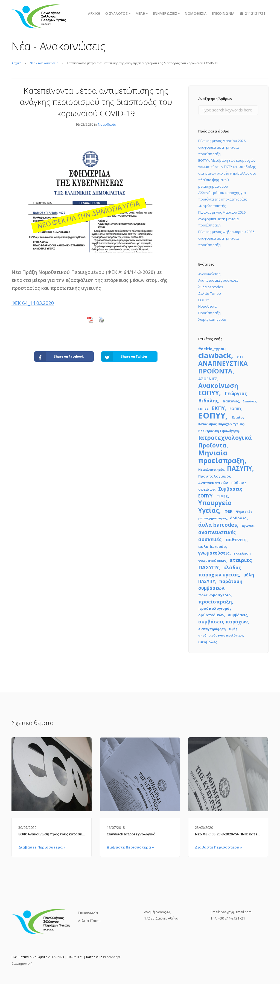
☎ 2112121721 (252, 13)
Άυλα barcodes (210, 286)
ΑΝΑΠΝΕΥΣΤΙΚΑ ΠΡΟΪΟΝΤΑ (223, 367)
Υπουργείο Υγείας (215, 507)
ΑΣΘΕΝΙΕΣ (207, 378)
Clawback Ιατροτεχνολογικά (131, 834)
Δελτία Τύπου (209, 293)
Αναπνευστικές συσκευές (218, 280)
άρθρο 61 (238, 517)
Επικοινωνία (223, 13)
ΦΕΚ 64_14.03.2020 (32, 303)
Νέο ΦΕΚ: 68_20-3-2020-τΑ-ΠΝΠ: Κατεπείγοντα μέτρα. (228, 834)
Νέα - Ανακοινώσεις (44, 63)
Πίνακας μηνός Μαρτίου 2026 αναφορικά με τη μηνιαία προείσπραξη (222, 147)
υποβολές (207, 642)
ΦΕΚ (228, 511)
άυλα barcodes (217, 524)
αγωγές (248, 526)
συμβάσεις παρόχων (223, 621)
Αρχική (94, 13)
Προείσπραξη (209, 312)
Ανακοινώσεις (209, 274)
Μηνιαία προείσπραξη (221, 456)
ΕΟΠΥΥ (203, 299)
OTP (240, 357)
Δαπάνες (231, 401)
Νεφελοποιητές (211, 470)
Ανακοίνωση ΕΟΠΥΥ (218, 389)
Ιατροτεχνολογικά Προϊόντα (225, 441)
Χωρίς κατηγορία (212, 319)
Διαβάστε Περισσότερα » (42, 847)
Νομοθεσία (196, 13)
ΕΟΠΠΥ (235, 408)
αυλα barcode (212, 546)
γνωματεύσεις (214, 553)
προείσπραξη (215, 601)
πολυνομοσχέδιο (214, 595)
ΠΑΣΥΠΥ (239, 468)
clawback (214, 355)
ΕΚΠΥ (218, 408)
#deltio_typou (212, 348)
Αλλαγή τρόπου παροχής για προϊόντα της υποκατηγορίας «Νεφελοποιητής (222, 199)
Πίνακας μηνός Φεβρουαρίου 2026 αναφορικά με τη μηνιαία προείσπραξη (226, 238)
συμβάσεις (237, 614)
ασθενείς (236, 540)
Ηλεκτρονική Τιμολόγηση (218, 431)
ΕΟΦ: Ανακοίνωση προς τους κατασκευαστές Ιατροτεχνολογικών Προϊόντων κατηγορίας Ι (51, 834)
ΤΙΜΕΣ (222, 496)
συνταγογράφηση (212, 629)
